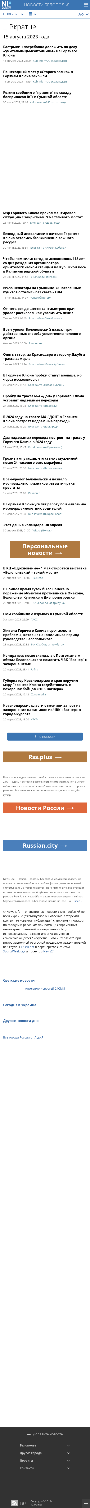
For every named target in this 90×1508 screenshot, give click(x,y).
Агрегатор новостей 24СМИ (45, 988)
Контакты (27, 1468)
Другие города (31, 1453)
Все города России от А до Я (23, 1037)
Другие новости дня (21, 1020)
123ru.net (27, 947)
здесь (78, 901)
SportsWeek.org (14, 951)
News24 (48, 951)
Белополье (28, 1445)
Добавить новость (48, 1434)
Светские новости (19, 980)
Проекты (26, 1460)
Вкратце (22, 26)
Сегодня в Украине (19, 1005)
